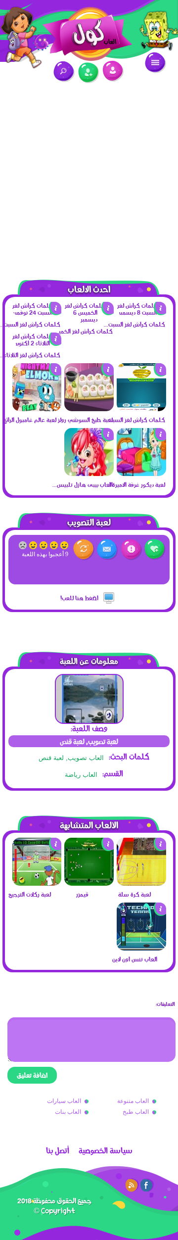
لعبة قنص (51, 758)
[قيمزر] (89, 883)
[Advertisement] (89, 176)
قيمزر (82, 894)
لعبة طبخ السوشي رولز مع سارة (81, 420)
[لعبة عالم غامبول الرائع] (37, 409)
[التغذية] (132, 1185)
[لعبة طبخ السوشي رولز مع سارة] (89, 409)
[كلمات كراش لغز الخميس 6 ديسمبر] (89, 319)
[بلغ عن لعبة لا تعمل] (131, 549)
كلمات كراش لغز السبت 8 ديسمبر (134, 324)
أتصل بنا (57, 1150)
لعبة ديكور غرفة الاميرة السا (134, 484)
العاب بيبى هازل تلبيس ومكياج (81, 484)
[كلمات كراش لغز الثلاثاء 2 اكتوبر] (37, 343)
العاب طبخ (136, 1112)
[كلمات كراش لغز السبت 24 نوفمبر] (37, 312)
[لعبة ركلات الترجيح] (37, 883)
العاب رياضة (81, 774)
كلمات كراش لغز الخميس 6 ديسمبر (81, 331)
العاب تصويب (86, 758)
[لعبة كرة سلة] (141, 883)
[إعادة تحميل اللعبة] (83, 549)
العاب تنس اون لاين (134, 959)
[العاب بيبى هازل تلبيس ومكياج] (89, 473)
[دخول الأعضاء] (113, 71)
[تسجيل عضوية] (88, 73)
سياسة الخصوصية (106, 1150)
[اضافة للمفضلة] (155, 549)
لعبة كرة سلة (134, 894)
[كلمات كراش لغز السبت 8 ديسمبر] (141, 312)
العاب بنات (68, 1112)
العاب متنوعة (133, 1101)
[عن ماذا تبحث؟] (64, 71)
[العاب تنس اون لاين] (141, 948)
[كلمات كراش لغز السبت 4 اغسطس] (141, 409)
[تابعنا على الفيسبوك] (147, 1185)
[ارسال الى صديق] (107, 549)
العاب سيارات (64, 1101)
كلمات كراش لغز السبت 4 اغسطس (134, 420)
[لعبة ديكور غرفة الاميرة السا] (141, 473)
